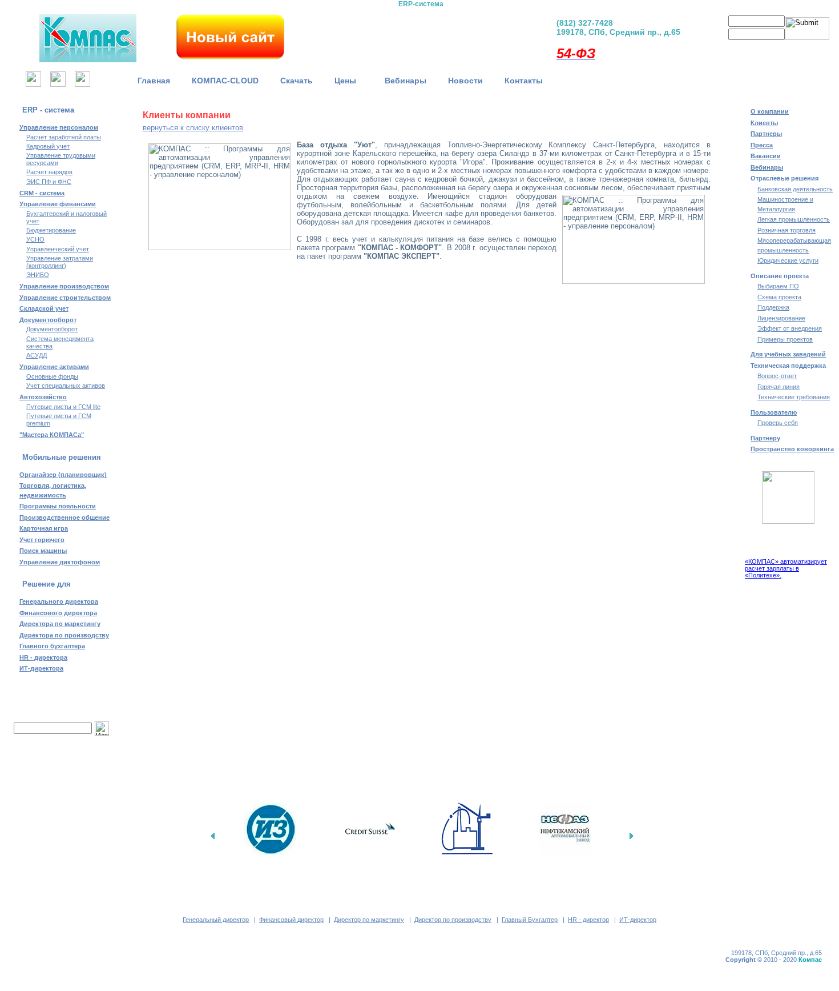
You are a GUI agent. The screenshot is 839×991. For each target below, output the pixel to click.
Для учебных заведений (788, 354)
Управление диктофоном (59, 562)
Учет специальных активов (65, 385)
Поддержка (773, 307)
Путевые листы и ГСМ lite (63, 406)
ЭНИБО (37, 274)
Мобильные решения (61, 457)
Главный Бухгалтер (530, 919)
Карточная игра (43, 528)
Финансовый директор (291, 919)
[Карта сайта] (58, 84)
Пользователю (774, 412)
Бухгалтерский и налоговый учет (66, 217)
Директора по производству (64, 635)
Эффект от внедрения (789, 328)
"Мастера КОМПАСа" (51, 434)
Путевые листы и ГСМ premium (58, 419)
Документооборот (47, 319)
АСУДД (36, 355)
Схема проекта (779, 297)
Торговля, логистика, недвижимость (52, 490)
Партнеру (765, 438)
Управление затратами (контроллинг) (59, 262)
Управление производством (64, 286)
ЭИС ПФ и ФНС (48, 181)
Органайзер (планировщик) (63, 474)
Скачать (296, 80)
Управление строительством (65, 297)
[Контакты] (82, 84)
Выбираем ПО (778, 286)
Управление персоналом (58, 127)
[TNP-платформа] (480, 34)
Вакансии (766, 156)
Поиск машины (43, 550)
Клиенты (764, 122)
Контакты (524, 80)
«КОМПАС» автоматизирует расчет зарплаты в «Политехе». (786, 568)
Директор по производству (452, 919)
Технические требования (793, 397)
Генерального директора (58, 601)
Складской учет (43, 308)
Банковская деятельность (795, 189)
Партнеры (766, 133)
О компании (770, 111)
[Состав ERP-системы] (361, 34)
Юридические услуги (787, 260)
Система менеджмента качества (60, 342)
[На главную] (33, 84)
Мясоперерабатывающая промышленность (794, 245)
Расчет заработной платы (63, 137)
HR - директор (588, 919)
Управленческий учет (57, 249)
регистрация (737, 49)
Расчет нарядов (49, 171)
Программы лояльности (57, 506)
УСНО (35, 239)
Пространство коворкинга (792, 449)
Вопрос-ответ (777, 375)
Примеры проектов (785, 339)
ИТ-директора (41, 668)
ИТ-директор (637, 919)
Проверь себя (777, 422)
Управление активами (54, 366)
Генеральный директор (216, 919)
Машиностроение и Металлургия (785, 204)
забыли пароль (788, 49)
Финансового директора (58, 612)
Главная (154, 80)
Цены (348, 80)
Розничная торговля (786, 230)
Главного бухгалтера (52, 646)
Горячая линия (778, 386)
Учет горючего (41, 539)
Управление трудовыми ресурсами (60, 159)
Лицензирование (781, 318)
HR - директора (43, 657)
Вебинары (405, 80)
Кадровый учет (48, 146)
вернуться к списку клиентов (193, 127)
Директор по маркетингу (369, 919)
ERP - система (48, 110)
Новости (465, 80)
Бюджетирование (51, 230)
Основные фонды (52, 376)
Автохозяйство (43, 397)
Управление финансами (57, 203)
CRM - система (41, 193)
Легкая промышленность (793, 219)
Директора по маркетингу (59, 623)
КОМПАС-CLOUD (225, 80)
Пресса (762, 145)
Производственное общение (64, 517)
